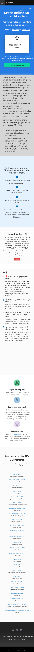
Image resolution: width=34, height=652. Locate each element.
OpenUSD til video (17, 599)
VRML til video (17, 570)
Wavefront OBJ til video (17, 536)
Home (3, 636)
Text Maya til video (17, 582)
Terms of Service (18, 650)
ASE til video (17, 491)
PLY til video (17, 542)
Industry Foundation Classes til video (17, 610)
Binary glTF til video (17, 525)
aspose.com (15, 29)
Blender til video (17, 593)
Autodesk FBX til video (17, 514)
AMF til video (17, 485)
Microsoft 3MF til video (17, 480)
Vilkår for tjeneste (25, 58)
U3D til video (17, 565)
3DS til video (17, 474)
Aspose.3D (17, 434)
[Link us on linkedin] (21, 629)
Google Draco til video (17, 508)
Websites (16, 639)
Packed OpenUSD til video (17, 604)
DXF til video (17, 502)
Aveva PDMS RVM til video (17, 553)
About (23, 639)
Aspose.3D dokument (17, 125)
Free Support (18, 636)
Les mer (17, 259)
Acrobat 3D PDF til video (17, 548)
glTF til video (17, 519)
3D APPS (21, 8)
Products (9, 636)
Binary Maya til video (17, 587)
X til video (17, 576)
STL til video (17, 559)
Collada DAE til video (17, 497)
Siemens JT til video (17, 531)
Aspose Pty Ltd (10, 648)
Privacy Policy (11, 650)
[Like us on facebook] (13, 629)
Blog (10, 639)
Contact (24, 650)
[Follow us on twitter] (17, 629)
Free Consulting (28, 636)
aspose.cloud (26, 29)
